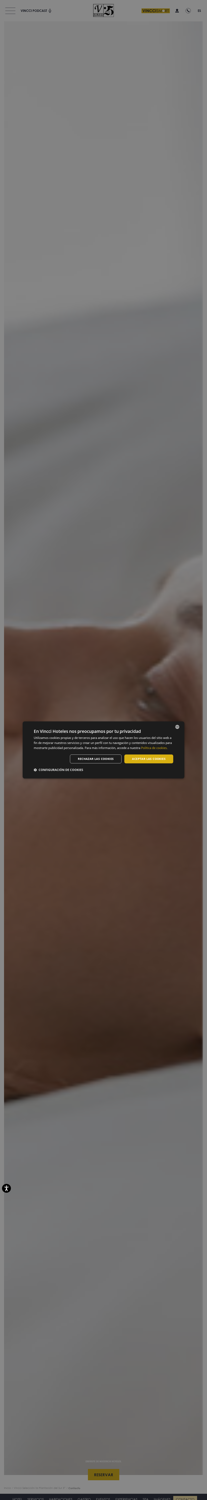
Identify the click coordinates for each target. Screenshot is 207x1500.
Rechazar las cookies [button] (96, 759)
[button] (58, 770)
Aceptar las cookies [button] (149, 759)
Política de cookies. (154, 748)
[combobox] (177, 727)
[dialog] (103, 749)
